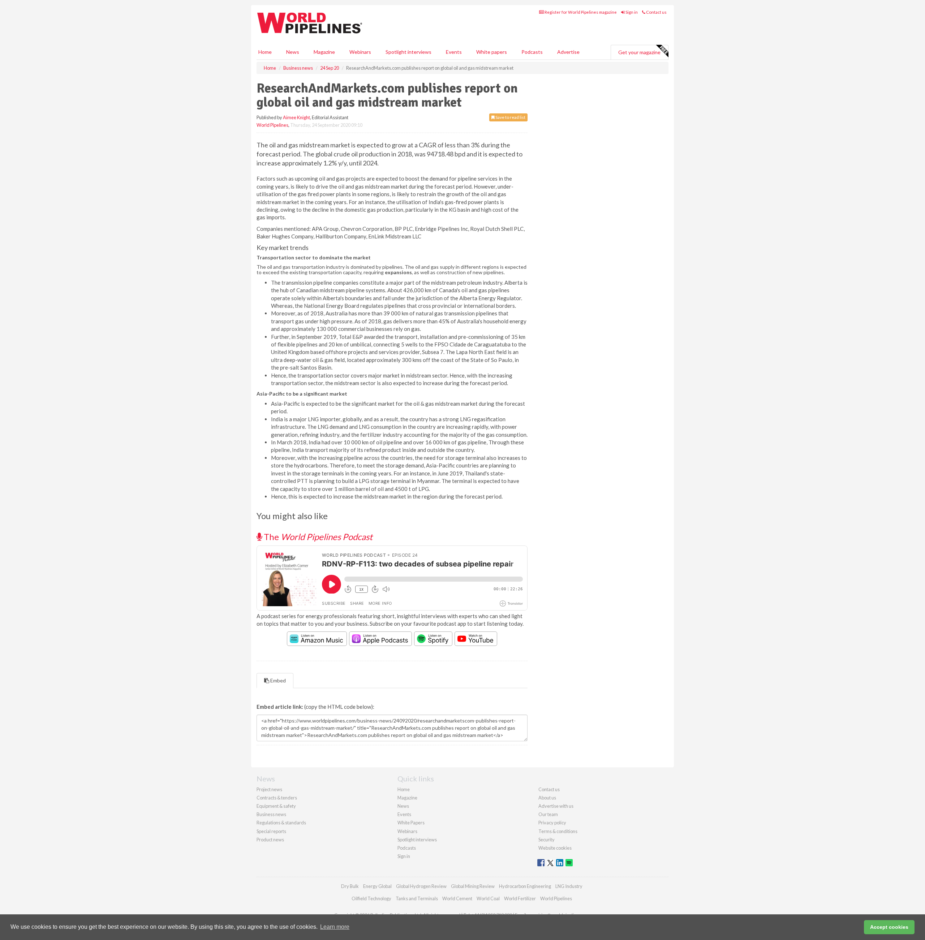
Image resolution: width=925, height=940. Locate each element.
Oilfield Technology (371, 898)
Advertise (568, 52)
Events (454, 52)
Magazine (324, 52)
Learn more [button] (334, 927)
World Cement (457, 898)
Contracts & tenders (277, 798)
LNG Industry (568, 886)
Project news (269, 789)
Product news (270, 839)
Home (265, 52)
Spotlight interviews (408, 52)
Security (546, 839)
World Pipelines (272, 125)
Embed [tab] (277, 680)
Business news (271, 814)
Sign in (631, 12)
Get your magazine (639, 52)
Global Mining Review (473, 886)
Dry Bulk (350, 886)
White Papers (411, 822)
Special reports (271, 831)
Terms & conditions (557, 831)
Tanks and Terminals (417, 898)
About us (547, 798)
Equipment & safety (276, 806)
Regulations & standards (281, 822)
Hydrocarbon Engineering (525, 886)
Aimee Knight (296, 117)
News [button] (292, 52)
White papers (491, 52)
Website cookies (555, 848)
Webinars (360, 52)
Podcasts (532, 52)
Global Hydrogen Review (421, 886)
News (403, 806)
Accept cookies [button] (889, 927)
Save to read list (510, 117)
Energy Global (377, 886)
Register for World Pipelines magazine (580, 12)
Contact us (656, 12)
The (317, 536)
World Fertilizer (520, 898)
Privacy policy (552, 822)
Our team (548, 814)
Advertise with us (555, 806)
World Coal (488, 898)
